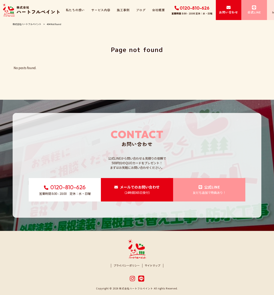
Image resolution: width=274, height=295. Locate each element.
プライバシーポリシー (127, 265)
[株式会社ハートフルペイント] (31, 10)
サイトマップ (152, 265)
